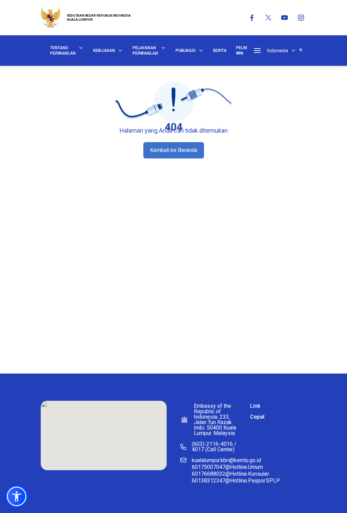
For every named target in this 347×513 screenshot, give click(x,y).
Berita (220, 50)
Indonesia (277, 50)
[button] (16, 496)
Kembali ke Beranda (173, 150)
